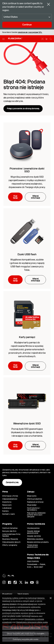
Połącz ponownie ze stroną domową (23, 108)
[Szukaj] (50, 38)
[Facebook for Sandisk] (9, 582)
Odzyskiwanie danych (11, 542)
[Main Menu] (4, 38)
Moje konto (31, 496)
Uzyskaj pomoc (33, 528)
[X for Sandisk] (21, 582)
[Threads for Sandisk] (37, 582)
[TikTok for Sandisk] (15, 582)
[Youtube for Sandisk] (32, 582)
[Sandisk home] (15, 38)
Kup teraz (15, 197)
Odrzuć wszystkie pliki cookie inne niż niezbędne (25, 633)
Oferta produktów (34, 499)
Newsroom (7, 505)
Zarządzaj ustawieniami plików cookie (25, 628)
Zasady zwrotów (34, 536)
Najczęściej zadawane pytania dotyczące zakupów (36, 515)
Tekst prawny (23, 594)
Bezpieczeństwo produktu (38, 542)
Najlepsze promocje (35, 502)
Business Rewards (10, 539)
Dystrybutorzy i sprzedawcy (33, 509)
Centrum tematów (10, 528)
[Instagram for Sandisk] (4, 582)
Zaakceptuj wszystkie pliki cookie (25, 639)
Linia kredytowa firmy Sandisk (11, 535)
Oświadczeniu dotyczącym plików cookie (32, 622)
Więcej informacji (35, 197)
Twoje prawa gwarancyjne (33, 546)
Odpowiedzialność (9, 499)
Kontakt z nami (8, 514)
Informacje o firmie (10, 496)
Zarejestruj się (12, 482)
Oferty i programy (9, 545)
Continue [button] (27, 24)
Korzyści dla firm (9, 531)
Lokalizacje (7, 508)
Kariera (5, 511)
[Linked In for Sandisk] (26, 582)
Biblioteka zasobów (35, 539)
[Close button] (48, 4)
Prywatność (7, 594)
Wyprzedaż (31, 505)
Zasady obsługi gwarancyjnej (33, 532)
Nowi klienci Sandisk (22, 32)
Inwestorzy (7, 502)
